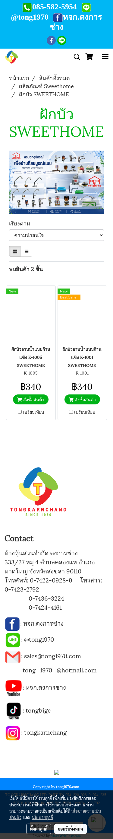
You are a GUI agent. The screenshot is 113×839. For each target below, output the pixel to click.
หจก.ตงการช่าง (44, 622)
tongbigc (38, 709)
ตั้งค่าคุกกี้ (38, 828)
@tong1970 (39, 638)
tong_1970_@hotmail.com (60, 669)
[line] (13, 638)
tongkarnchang (45, 731)
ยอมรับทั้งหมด (70, 828)
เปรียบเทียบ (33, 412)
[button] (75, 57)
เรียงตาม (22, 223)
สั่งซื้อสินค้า (33, 399)
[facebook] (12, 622)
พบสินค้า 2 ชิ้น (26, 268)
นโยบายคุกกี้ (42, 817)
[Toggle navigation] (105, 57)
